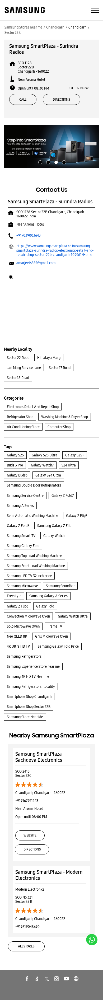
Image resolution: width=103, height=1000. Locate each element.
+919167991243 (26, 800)
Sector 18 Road (18, 377)
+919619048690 (27, 926)
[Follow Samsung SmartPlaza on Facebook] (27, 978)
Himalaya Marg (48, 357)
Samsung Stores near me (23, 27)
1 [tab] (39, 161)
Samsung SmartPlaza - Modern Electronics (49, 874)
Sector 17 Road (60, 367)
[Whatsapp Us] (91, 939)
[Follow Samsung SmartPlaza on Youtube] (66, 978)
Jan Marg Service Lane (24, 367)
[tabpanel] (51, 146)
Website (30, 835)
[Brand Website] (76, 978)
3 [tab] (55, 161)
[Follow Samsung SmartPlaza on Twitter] (46, 978)
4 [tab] (63, 161)
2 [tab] (47, 161)
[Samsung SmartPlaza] (24, 10)
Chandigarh (55, 27)
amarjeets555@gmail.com (35, 262)
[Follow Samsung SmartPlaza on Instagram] (56, 978)
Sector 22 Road (18, 357)
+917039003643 (28, 235)
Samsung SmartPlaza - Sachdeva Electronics (40, 756)
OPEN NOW (78, 88)
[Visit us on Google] (37, 978)
